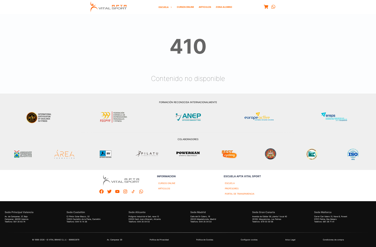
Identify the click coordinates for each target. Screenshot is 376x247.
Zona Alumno (224, 7)
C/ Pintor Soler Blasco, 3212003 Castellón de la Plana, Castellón (83, 217)
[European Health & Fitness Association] (262, 117)
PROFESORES (232, 188)
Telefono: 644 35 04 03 (139, 222)
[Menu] (266, 7)
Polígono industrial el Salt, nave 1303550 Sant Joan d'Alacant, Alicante (145, 217)
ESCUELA (230, 183)
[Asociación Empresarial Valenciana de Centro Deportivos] (23, 154)
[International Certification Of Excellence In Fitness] (39, 117)
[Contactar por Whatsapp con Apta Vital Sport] (273, 7)
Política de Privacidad (159, 240)
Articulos (205, 7)
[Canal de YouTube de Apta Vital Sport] (117, 192)
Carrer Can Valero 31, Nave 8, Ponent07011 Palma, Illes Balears (330, 217)
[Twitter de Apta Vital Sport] (109, 192)
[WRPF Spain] (270, 154)
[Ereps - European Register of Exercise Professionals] (337, 117)
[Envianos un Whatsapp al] (141, 192)
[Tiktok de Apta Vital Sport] (133, 192)
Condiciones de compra (333, 240)
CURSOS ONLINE (166, 183)
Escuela (164, 7)
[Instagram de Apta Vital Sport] (125, 192)
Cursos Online (185, 7)
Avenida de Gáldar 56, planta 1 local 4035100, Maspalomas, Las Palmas (269, 217)
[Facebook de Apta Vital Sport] (101, 192)
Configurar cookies (249, 240)
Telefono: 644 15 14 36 (77, 222)
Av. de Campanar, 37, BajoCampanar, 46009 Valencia (16, 217)
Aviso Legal (290, 240)
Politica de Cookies (204, 240)
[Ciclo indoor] (229, 154)
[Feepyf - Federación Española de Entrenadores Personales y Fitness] (114, 117)
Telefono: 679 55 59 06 (262, 222)
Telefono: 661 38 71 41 (324, 222)
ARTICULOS (164, 188)
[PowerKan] (188, 154)
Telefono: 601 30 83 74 (15, 222)
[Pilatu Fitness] (147, 154)
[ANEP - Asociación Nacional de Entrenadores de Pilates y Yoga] (188, 117)
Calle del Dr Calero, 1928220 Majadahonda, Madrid (203, 217)
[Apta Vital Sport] (108, 7)
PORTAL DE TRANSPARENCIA (239, 194)
